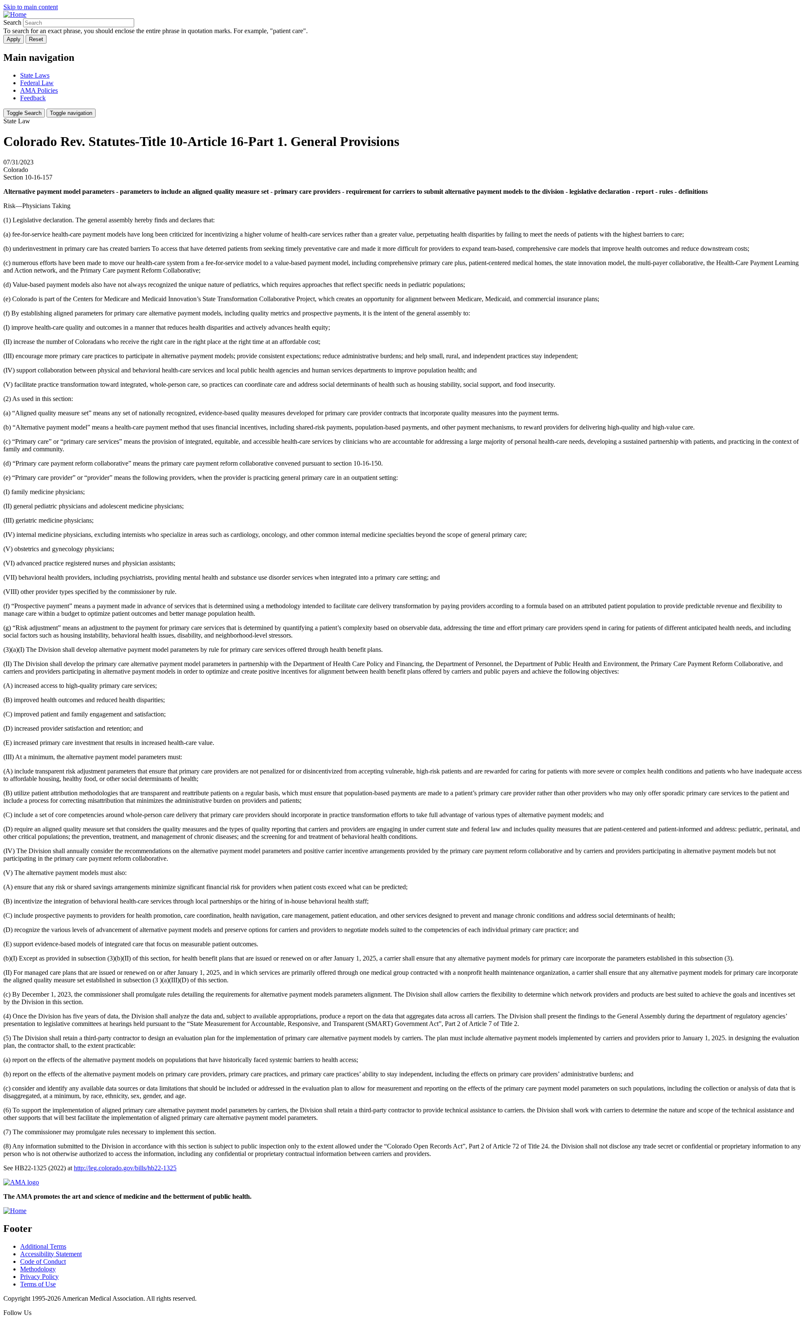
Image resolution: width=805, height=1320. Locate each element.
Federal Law (37, 82)
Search (12, 22)
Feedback (33, 98)
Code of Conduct (43, 1261)
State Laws (34, 75)
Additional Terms (43, 1246)
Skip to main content (30, 6)
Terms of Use (38, 1284)
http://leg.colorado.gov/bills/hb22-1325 (125, 1168)
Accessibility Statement (51, 1254)
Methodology (38, 1269)
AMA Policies (39, 90)
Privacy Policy (39, 1276)
